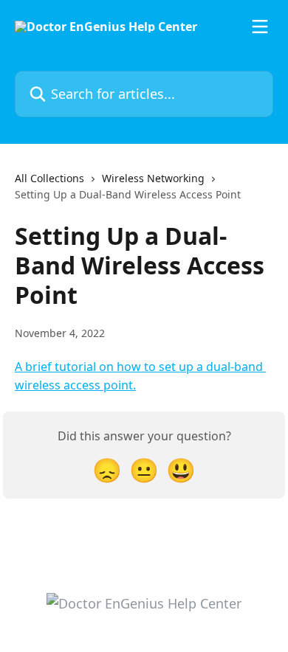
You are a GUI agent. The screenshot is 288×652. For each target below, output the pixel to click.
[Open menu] (260, 26)
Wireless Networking (153, 178)
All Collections (49, 178)
